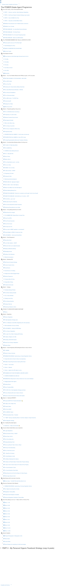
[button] (0, 1)
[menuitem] (0, 2)
